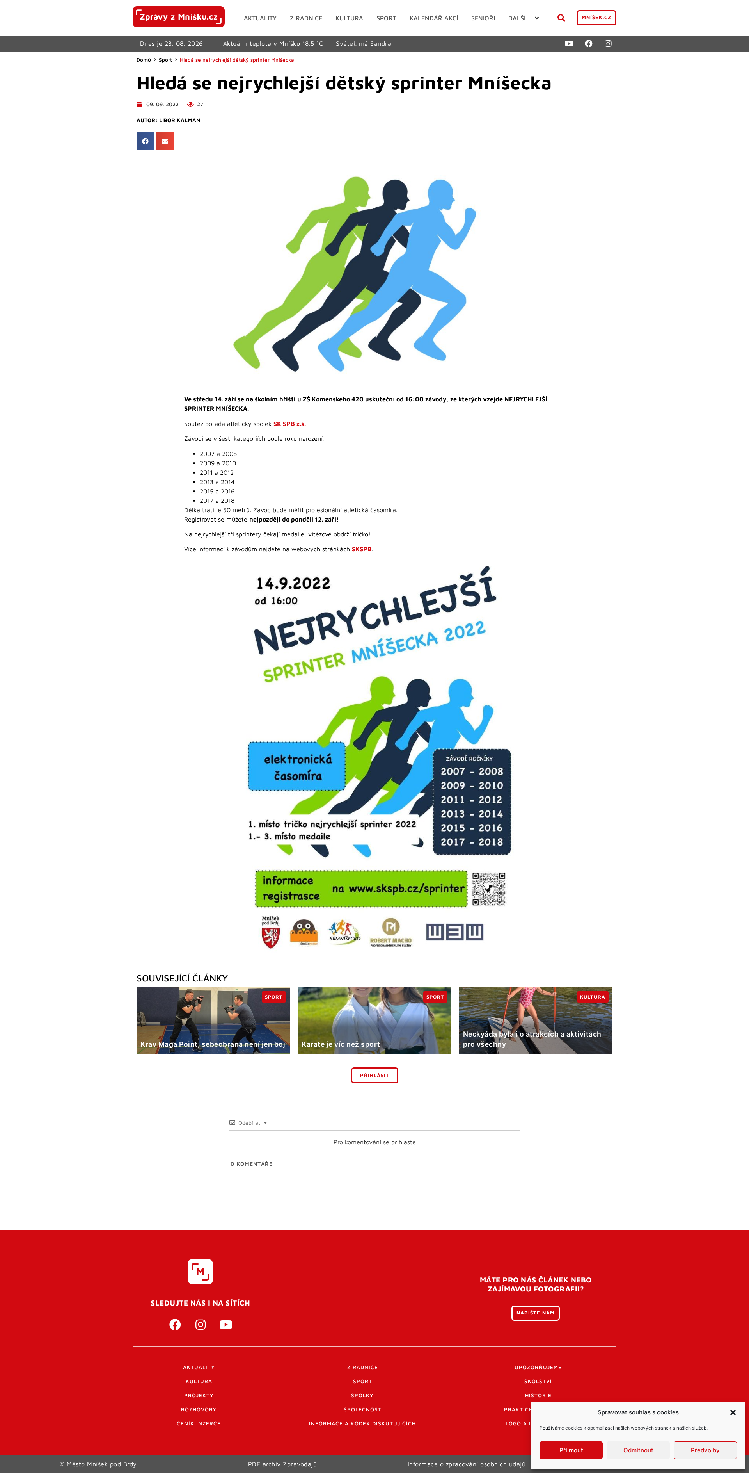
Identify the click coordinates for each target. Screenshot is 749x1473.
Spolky (362, 1395)
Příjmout (571, 1450)
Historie (538, 1395)
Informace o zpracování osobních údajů (467, 1464)
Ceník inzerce (199, 1423)
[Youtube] (569, 44)
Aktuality (199, 1367)
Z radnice (362, 1367)
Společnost (363, 1409)
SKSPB (362, 548)
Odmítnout (638, 1450)
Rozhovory (199, 1409)
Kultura (199, 1381)
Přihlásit (374, 1075)
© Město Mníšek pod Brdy (98, 1464)
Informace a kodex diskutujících (362, 1423)
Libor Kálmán (179, 120)
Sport (165, 60)
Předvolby (705, 1450)
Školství (538, 1381)
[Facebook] (588, 44)
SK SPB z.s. (289, 423)
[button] (733, 1412)
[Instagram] (608, 44)
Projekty (199, 1395)
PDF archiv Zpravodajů (282, 1464)
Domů (144, 60)
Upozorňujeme (538, 1367)
